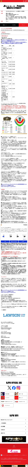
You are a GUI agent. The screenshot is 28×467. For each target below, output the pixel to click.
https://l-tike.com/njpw (6, 296)
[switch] (11, 236)
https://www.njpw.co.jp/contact (8, 373)
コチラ (3, 195)
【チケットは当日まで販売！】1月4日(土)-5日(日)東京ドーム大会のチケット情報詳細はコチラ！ (14, 40)
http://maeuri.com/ (5, 337)
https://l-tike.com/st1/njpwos (11, 367)
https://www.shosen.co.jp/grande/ (8, 353)
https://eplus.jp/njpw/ (6, 332)
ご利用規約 (3, 423)
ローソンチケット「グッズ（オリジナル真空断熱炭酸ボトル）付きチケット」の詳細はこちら (14, 184)
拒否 (5, 241)
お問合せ (3, 429)
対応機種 (3, 426)
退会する (3, 433)
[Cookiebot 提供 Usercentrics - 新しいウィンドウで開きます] (24, 224)
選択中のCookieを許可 (14, 241)
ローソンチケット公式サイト (7, 322)
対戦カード (5, 24)
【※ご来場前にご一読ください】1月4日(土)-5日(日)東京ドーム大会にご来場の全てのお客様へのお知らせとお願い (14, 42)
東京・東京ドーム (9, 13)
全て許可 (23, 241)
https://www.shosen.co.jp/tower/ (8, 359)
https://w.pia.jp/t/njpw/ (6, 328)
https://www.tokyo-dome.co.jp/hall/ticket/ (10, 350)
